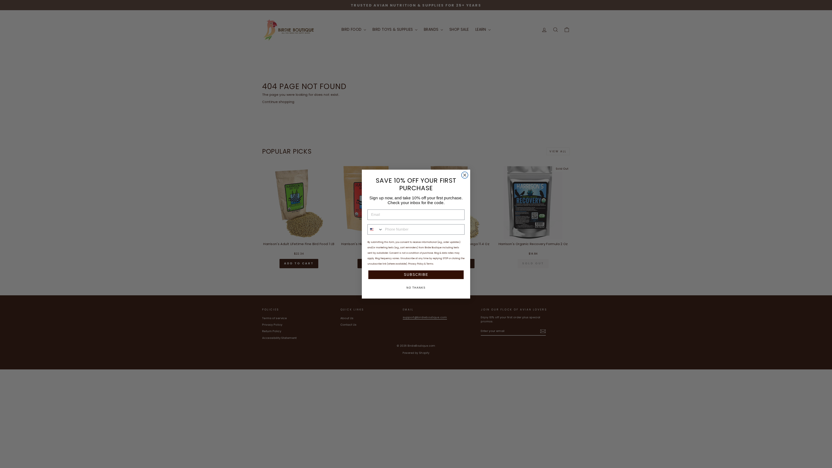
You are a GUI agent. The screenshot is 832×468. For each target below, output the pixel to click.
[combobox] (375, 229)
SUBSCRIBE (416, 274)
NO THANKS (416, 287)
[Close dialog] (465, 175)
